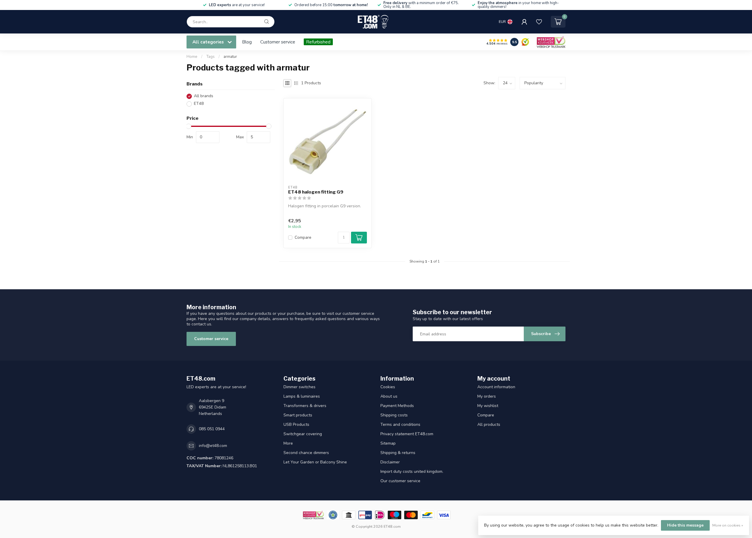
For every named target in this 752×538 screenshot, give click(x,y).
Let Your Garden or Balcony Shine (315, 462)
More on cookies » (727, 525)
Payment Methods (397, 405)
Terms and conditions (400, 424)
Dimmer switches (299, 387)
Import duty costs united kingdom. (411, 471)
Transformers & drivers (304, 405)
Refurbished (318, 42)
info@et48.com (213, 445)
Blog (247, 42)
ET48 (199, 104)
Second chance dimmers (306, 452)
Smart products (297, 415)
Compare (303, 237)
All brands (203, 96)
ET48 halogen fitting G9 (315, 192)
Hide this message (685, 525)
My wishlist (487, 405)
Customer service (277, 42)
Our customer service (400, 481)
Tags (210, 56)
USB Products (296, 424)
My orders (486, 396)
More (288, 443)
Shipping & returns (397, 452)
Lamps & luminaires (301, 396)
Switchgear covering (302, 434)
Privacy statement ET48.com (406, 434)
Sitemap (388, 443)
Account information (496, 387)
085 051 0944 (212, 429)
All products (488, 424)
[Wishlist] (539, 22)
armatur (230, 56)
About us (388, 396)
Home (192, 56)
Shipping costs (394, 415)
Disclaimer (390, 462)
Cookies (387, 387)
